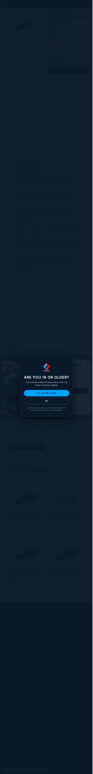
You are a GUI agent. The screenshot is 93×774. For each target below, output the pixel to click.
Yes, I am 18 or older (46, 393)
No (46, 401)
